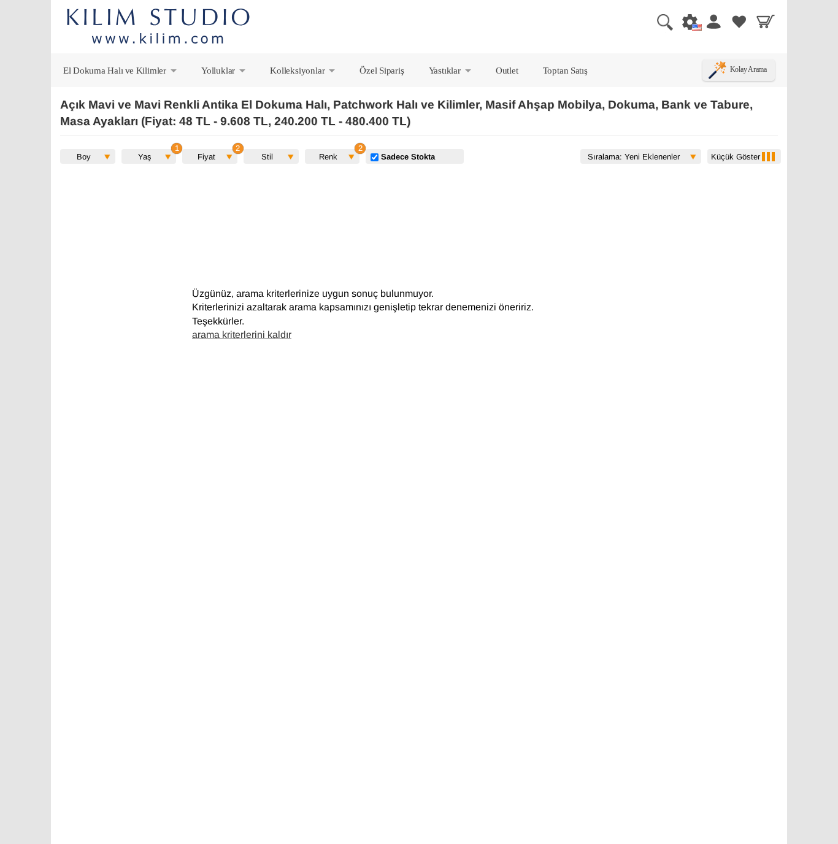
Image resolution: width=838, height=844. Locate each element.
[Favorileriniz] (739, 21)
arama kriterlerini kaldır (241, 334)
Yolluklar (224, 73)
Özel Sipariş (381, 70)
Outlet (507, 70)
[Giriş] (713, 21)
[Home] (158, 28)
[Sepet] (765, 21)
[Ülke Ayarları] (686, 21)
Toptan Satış (565, 70)
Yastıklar (451, 73)
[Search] (660, 21)
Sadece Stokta (407, 156)
